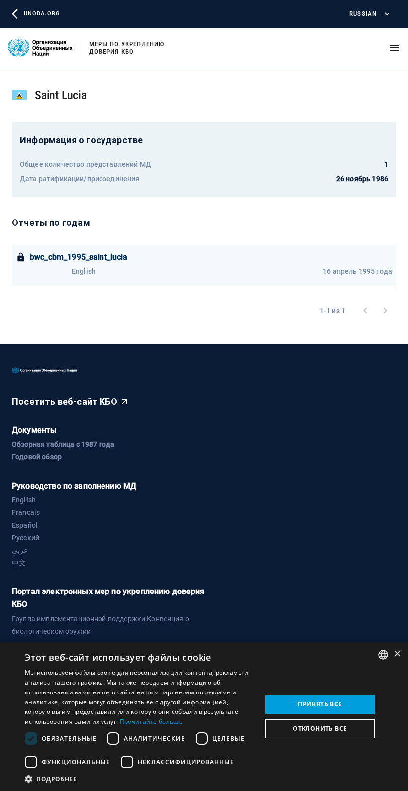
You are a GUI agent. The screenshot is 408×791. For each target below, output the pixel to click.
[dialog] (204, 716)
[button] (140, 779)
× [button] (397, 654)
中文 (19, 563)
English (24, 500)
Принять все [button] (320, 704)
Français (26, 512)
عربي (20, 550)
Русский (25, 538)
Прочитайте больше (151, 721)
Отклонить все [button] (320, 728)
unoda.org (42, 13)
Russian (363, 13)
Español (25, 525)
